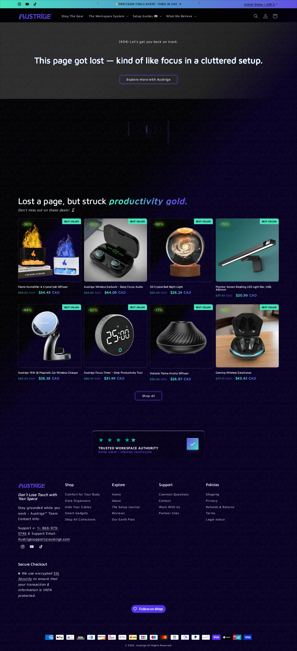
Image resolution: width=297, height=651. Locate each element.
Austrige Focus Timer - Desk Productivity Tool (113, 372)
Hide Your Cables (78, 507)
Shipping (212, 494)
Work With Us (169, 507)
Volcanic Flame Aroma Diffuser (169, 373)
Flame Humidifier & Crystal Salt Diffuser (43, 286)
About (116, 500)
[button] (108, 16)
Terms (210, 513)
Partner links (169, 513)
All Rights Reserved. (159, 645)
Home (116, 494)
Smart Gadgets (76, 513)
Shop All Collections (80, 519)
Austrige (141, 645)
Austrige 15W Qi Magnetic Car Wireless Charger (48, 372)
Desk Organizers (78, 500)
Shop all (148, 396)
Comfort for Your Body (82, 494)
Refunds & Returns (220, 507)
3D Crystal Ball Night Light (166, 286)
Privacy (212, 500)
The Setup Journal (126, 507)
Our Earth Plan (123, 519)
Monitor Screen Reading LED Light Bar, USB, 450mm (244, 288)
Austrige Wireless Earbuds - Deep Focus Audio (113, 286)
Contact (165, 500)
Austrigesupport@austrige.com (44, 539)
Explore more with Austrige (149, 79)
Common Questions (174, 494)
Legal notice (215, 519)
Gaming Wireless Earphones (233, 372)
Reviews (118, 513)
